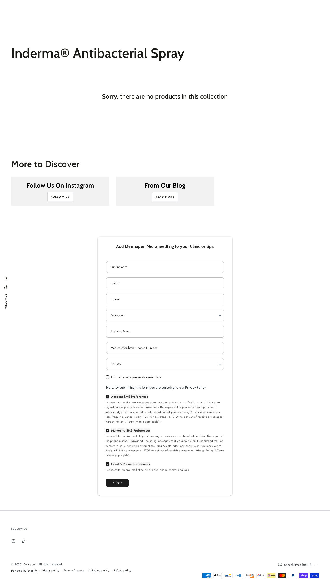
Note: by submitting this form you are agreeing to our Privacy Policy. (156, 387)
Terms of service (74, 570)
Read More (165, 197)
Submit (117, 483)
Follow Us (60, 197)
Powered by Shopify (24, 571)
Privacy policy (50, 570)
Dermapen (30, 564)
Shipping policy (99, 570)
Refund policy (122, 570)
